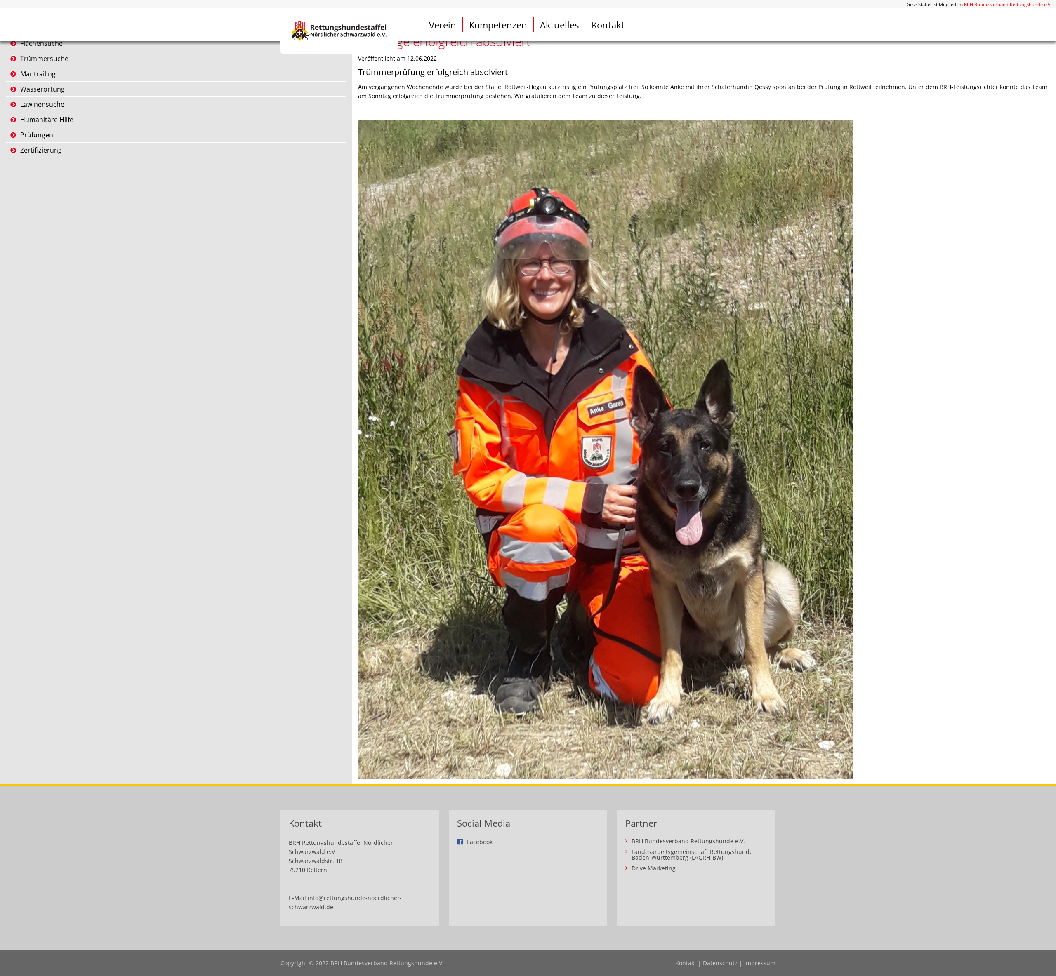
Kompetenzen (498, 25)
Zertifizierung (41, 150)
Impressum (760, 963)
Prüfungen (36, 134)
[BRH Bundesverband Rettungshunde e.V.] (339, 31)
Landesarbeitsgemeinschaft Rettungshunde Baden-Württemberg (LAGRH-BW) (692, 855)
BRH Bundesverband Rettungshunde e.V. (1008, 4)
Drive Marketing (654, 868)
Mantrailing (38, 73)
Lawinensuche (42, 104)
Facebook (480, 841)
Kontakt (608, 25)
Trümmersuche (44, 58)
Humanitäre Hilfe (46, 119)
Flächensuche (41, 43)
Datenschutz (720, 963)
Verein (442, 25)
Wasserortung (42, 89)
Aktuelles (559, 25)
